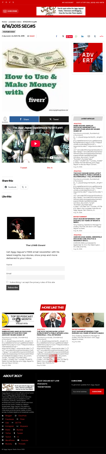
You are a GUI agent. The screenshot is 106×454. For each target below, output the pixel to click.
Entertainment (80, 217)
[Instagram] (6, 2)
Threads (21, 444)
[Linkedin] (82, 36)
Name (9, 264)
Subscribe (97, 392)
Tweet (23, 167)
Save (70, 37)
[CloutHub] (15, 416)
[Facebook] (3, 2)
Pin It (49, 167)
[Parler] (3, 430)
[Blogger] (3, 416)
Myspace (24, 426)
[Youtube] (18, 440)
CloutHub (22, 415)
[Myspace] (17, 426)
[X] (13, 2)
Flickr (22, 419)
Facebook (9, 419)
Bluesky (8, 444)
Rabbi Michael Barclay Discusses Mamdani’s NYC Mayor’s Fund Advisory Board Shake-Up (86, 128)
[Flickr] (17, 419)
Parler (7, 430)
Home (4, 22)
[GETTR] (12, 423)
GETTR (18, 423)
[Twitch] (3, 437)
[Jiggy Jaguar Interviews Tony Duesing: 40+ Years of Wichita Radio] (88, 320)
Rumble (20, 430)
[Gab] (3, 423)
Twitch (8, 437)
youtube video (15, 22)
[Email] (88, 36)
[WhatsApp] (76, 36)
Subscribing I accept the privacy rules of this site (32, 282)
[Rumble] (14, 430)
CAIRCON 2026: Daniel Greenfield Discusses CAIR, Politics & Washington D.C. (87, 238)
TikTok (8, 433)
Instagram (9, 426)
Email (8, 273)
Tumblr (20, 433)
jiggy (32, 36)
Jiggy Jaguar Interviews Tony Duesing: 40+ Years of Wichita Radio (86, 220)
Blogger (8, 415)
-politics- (77, 124)
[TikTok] (10, 2)
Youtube (24, 440)
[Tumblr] (95, 36)
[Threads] (15, 444)
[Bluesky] (3, 444)
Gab (7, 423)
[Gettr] (101, 36)
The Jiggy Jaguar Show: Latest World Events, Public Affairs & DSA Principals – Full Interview (87, 175)
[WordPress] (3, 440)
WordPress (10, 440)
